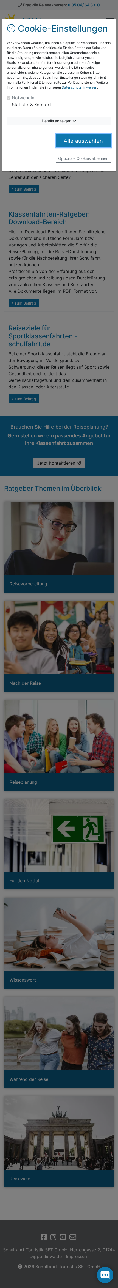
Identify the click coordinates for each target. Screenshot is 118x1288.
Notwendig (23, 97)
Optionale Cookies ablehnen (83, 158)
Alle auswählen (83, 141)
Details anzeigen (57, 121)
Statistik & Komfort (31, 104)
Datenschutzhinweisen (79, 87)
